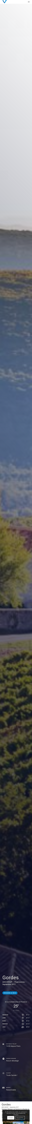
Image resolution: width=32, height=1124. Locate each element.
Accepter (10, 1118)
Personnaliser (20, 1118)
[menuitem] (29, 2)
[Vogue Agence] (13, 1)
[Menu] (29, 2)
